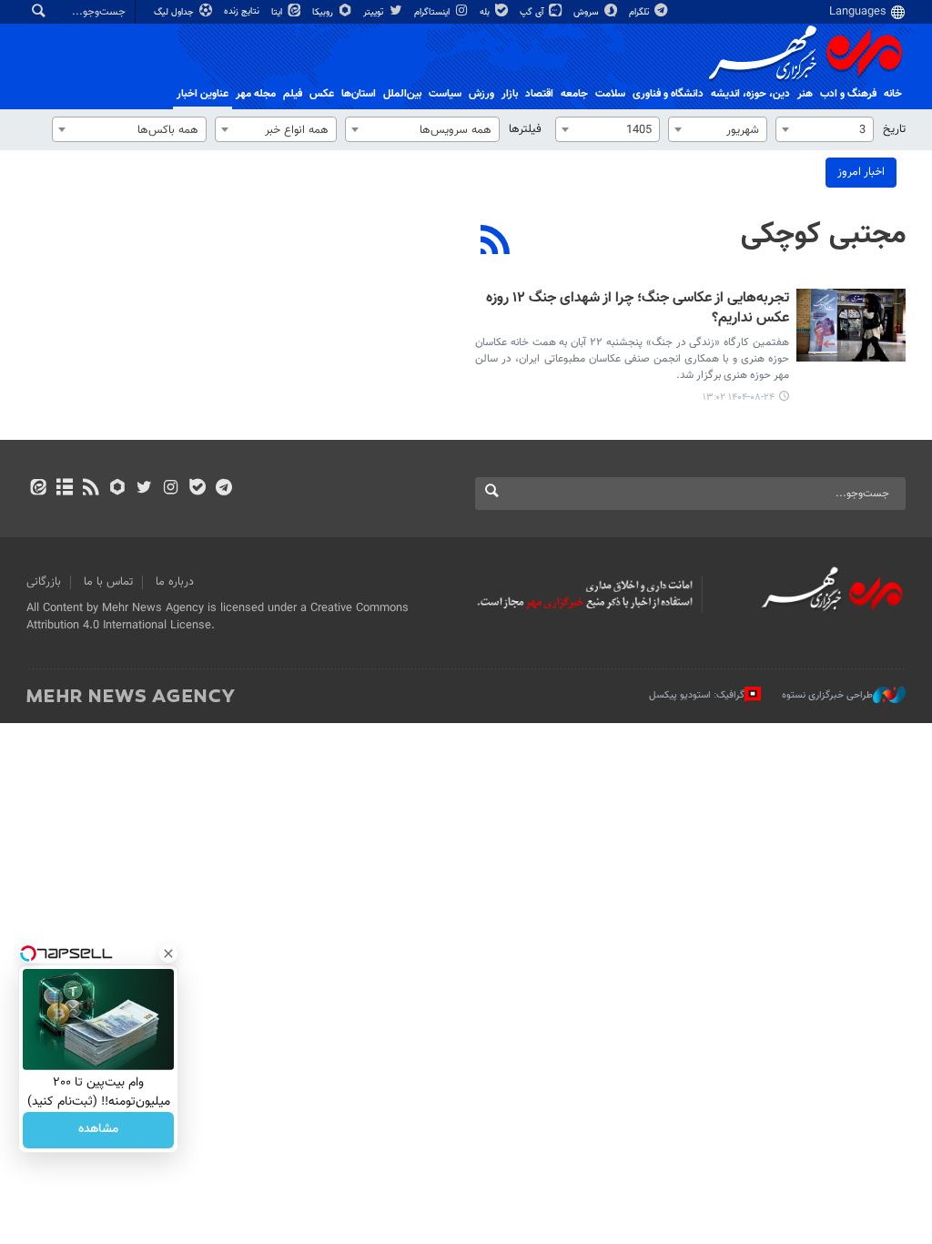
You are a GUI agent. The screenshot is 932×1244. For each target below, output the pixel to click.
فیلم (292, 94)
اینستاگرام (433, 12)
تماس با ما (108, 582)
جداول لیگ (175, 12)
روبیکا (324, 12)
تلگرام (640, 12)
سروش (587, 12)
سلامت (610, 94)
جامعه (574, 94)
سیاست (445, 94)
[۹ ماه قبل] (851, 325)
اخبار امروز (861, 172)
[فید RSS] (90, 489)
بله (486, 12)
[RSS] (495, 242)
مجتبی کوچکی (823, 235)
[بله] (197, 489)
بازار (509, 94)
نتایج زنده (243, 11)
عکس (321, 94)
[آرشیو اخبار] (64, 489)
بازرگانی (43, 582)
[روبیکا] (117, 489)
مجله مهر (256, 94)
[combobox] (824, 129)
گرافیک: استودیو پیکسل (697, 694)
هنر (805, 94)
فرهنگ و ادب (848, 94)
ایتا (278, 12)
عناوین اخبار (202, 94)
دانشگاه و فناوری (668, 94)
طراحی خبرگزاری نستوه (827, 694)
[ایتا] (37, 489)
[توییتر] (144, 489)
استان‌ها (358, 94)
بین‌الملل (402, 94)
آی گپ (533, 12)
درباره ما (175, 582)
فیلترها (525, 129)
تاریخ (894, 129)
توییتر (374, 12)
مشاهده (98, 1130)
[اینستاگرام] (170, 489)
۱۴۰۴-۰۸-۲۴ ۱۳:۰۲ (739, 397)
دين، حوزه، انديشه (750, 94)
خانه (893, 94)
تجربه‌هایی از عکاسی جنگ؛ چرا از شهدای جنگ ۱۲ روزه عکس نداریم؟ (637, 309)
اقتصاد (539, 94)
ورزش (481, 94)
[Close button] (168, 953)
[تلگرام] (223, 489)
